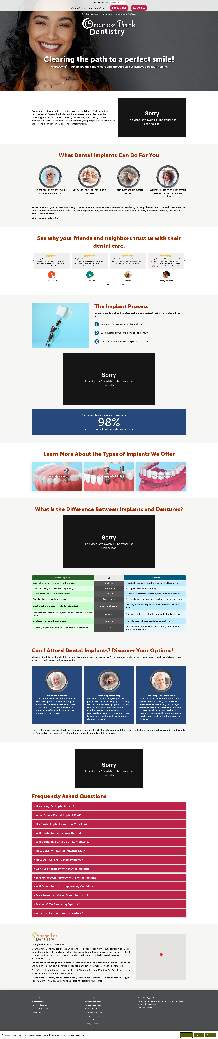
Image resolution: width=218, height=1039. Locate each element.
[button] (139, 7)
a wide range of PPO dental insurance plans (66, 962)
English (116, 2)
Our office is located (42, 970)
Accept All (211, 1035)
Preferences (186, 1035)
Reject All (198, 1035)
